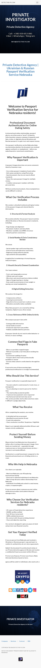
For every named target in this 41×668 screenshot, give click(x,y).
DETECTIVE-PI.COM (8, 2)
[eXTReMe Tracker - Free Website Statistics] (21, 659)
